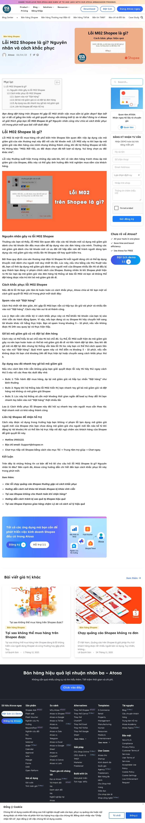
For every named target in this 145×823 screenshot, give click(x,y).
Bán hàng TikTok (81, 17)
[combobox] (127, 175)
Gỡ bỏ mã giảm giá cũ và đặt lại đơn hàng (35, 99)
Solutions (47, 7)
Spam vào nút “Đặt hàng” (27, 96)
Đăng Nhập (37, 11)
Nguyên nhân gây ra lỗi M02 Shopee (27, 90)
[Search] (142, 17)
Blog (35, 7)
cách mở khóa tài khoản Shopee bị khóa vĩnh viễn (46, 489)
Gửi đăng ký (127, 219)
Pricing (24, 11)
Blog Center (7, 17)
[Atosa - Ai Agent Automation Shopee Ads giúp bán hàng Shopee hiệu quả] (8, 9)
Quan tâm (129, 127)
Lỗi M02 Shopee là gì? (16, 86)
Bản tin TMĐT (98, 17)
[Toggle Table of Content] (56, 82)
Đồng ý (133, 815)
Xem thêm (132, 578)
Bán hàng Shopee (29, 17)
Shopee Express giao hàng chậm (32, 503)
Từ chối (117, 815)
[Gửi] (113, 82)
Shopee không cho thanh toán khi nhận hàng (39, 493)
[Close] (143, 804)
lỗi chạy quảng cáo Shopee (25, 484)
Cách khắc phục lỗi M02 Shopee (25, 93)
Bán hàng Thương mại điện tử (55, 17)
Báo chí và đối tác (117, 17)
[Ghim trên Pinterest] (37, 55)
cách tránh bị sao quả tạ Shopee (36, 498)
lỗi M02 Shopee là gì (39, 120)
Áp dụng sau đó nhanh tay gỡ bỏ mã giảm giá (37, 103)
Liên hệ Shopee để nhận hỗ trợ (29, 106)
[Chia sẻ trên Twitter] (34, 55)
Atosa (103, 117)
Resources (63, 7)
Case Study (134, 17)
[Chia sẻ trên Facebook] (30, 55)
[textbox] (126, 175)
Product (24, 7)
